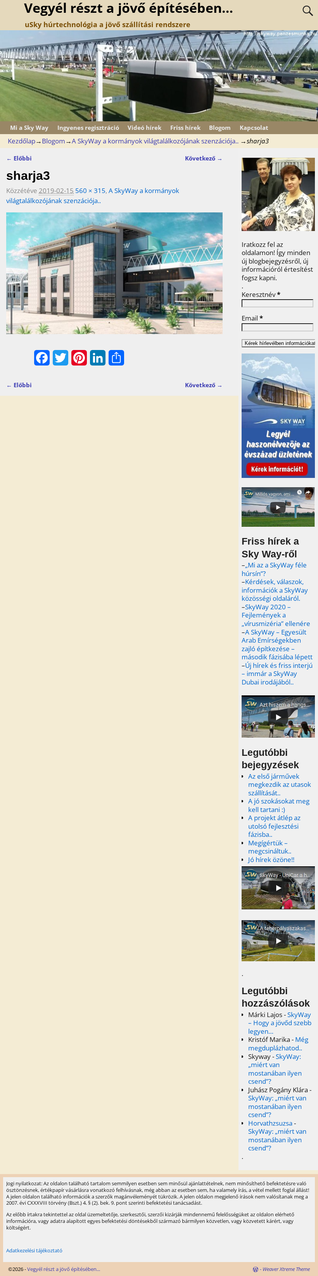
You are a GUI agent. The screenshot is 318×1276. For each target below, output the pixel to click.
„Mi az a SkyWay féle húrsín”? (274, 569)
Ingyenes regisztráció (88, 127)
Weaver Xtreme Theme (286, 1269)
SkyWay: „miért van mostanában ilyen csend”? (275, 1069)
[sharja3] (114, 278)
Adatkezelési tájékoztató (34, 1250)
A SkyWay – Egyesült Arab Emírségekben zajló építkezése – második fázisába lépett (277, 645)
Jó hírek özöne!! (271, 859)
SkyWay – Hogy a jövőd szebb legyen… (279, 1023)
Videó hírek (144, 127)
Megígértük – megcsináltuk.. (269, 847)
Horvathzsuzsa (270, 1123)
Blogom (220, 127)
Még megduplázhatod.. (278, 1043)
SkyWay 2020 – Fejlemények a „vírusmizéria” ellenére (276, 615)
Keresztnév (261, 294)
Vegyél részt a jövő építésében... (63, 1269)
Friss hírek (185, 127)
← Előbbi (19, 158)
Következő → (204, 158)
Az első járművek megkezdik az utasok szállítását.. (279, 784)
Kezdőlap (21, 140)
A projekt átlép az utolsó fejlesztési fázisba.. (274, 826)
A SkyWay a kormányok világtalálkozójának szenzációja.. (155, 140)
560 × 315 (90, 190)
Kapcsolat (254, 127)
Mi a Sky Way (29, 127)
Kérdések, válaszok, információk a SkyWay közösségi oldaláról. (275, 590)
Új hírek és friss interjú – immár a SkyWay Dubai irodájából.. (277, 673)
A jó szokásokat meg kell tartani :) (278, 805)
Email (252, 318)
